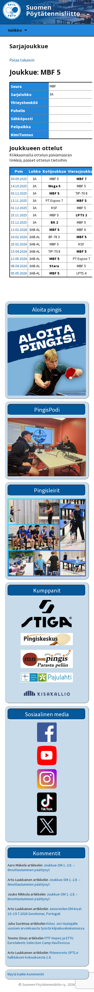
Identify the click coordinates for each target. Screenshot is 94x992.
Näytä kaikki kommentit (26, 974)
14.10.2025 (19, 186)
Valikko (15, 30)
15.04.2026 (19, 251)
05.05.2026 (19, 273)
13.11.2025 (19, 200)
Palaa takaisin (21, 60)
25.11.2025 (19, 215)
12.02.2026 (19, 229)
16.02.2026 (19, 237)
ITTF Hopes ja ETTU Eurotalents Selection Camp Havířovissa (40, 940)
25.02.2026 (19, 244)
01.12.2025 (19, 207)
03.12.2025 (19, 193)
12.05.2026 (19, 258)
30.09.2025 (19, 178)
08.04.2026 (19, 266)
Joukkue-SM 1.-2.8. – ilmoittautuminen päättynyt (41, 867)
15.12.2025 (19, 222)
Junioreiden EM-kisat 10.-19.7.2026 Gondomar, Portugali (44, 911)
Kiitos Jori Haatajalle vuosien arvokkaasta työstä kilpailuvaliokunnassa (46, 926)
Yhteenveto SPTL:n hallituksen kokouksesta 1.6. (43, 955)
